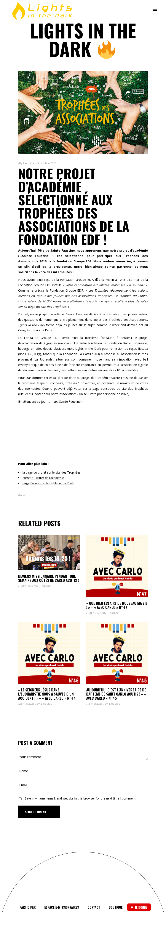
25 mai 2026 (26, 703)
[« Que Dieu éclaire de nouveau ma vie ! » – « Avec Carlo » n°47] (117, 566)
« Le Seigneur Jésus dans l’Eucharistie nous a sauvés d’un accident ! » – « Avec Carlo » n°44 (47, 694)
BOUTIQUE (116, 907)
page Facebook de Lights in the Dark (48, 483)
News (23, 495)
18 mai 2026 (94, 703)
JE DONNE (141, 907)
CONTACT (94, 907)
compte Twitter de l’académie (43, 478)
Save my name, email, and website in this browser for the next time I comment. (80, 798)
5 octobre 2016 (46, 163)
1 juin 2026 (26, 586)
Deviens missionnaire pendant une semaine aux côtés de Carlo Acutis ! (48, 578)
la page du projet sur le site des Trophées (51, 472)
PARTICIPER (27, 907)
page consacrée (104, 388)
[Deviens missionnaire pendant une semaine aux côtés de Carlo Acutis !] (49, 552)
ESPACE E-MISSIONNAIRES (61, 907)
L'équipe (28, 163)
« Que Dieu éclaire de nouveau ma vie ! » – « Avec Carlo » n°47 (116, 605)
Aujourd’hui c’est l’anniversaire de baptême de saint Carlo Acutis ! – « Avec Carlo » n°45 (116, 694)
